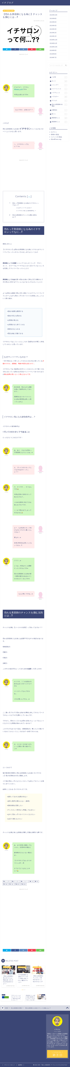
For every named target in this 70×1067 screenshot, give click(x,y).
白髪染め (59, 110)
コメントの (56, 137)
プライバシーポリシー (9, 1064)
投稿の (55, 134)
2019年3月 (53, 29)
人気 (32, 881)
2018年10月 (53, 47)
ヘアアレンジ (59, 92)
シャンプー (59, 85)
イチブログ (8, 2)
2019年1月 (53, 36)
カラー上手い (16, 881)
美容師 (24, 884)
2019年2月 (53, 32)
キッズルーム (25, 881)
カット (59, 81)
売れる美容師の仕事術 (9, 10)
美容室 (18, 884)
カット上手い (7, 881)
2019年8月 (53, 18)
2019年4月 (53, 25)
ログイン (54, 132)
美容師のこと (59, 121)
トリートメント (59, 89)
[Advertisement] (23, 68)
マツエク (59, 100)
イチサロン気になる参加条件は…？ (27, 210)
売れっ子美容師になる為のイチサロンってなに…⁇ (25, 204)
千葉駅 (5, 884)
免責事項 (20, 1064)
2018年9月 (53, 50)
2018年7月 (53, 57)
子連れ (12, 884)
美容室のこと (59, 118)
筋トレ (59, 114)
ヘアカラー (59, 96)
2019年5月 (53, 22)
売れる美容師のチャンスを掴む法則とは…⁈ (24, 216)
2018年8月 (53, 54)
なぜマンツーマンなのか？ (25, 207)
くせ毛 (59, 77)
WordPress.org (56, 139)
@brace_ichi (18, 89)
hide (29, 196)
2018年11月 (53, 43)
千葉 (37, 881)
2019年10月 (53, 15)
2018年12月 (53, 39)
